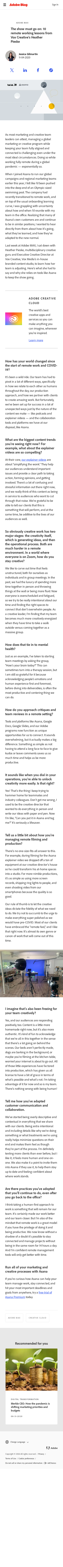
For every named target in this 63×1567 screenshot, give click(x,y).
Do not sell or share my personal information (23, 1463)
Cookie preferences (26, 1458)
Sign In (55, 4)
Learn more (36, 340)
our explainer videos (34, 460)
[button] (31, 1442)
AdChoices (52, 1463)
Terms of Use (10, 1458)
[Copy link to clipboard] (51, 71)
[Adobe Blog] (36, 4)
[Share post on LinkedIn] (25, 71)
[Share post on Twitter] (12, 71)
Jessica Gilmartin (28, 54)
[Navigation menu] (4, 4)
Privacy (41, 1454)
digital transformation (25, 1399)
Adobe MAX (22, 23)
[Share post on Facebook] (38, 71)
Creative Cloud (37, 1318)
